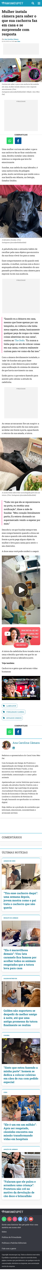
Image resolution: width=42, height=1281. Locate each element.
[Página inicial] (15, 3)
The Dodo (20, 340)
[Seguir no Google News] (9, 1219)
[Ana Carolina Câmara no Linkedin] (14, 748)
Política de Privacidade (11, 1237)
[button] (33, 3)
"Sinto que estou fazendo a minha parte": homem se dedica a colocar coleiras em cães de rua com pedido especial (21, 1075)
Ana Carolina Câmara (11, 39)
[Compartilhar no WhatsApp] (10, 140)
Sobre (4, 1231)
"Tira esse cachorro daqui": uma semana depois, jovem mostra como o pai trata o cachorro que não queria (21, 900)
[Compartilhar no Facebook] (18, 140)
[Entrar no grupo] (4, 1219)
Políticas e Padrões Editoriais (14, 1243)
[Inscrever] (31, 1219)
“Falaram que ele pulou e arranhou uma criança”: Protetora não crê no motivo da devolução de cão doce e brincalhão (20, 1189)
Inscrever (21, 645)
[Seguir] (15, 1219)
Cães (18, 41)
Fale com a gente (9, 1248)
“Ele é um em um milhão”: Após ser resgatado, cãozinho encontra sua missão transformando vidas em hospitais (20, 1132)
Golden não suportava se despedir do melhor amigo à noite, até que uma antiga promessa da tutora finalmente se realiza (21, 1018)
